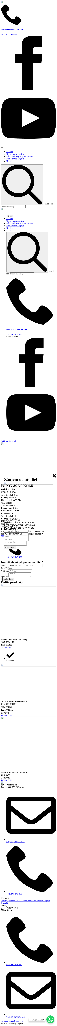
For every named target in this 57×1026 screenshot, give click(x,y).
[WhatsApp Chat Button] (50, 1019)
